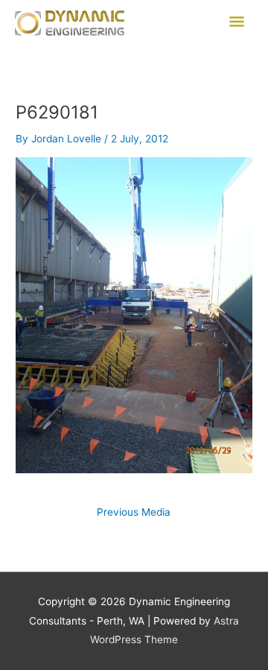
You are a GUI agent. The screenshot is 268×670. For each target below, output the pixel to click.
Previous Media (133, 513)
